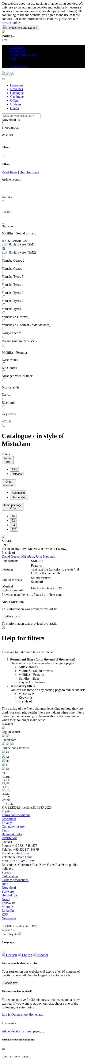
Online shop (10, 876)
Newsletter (9, 918)
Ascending (18, 492)
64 (13, 525)
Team (5, 830)
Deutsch (11, 955)
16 (13, 516)
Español (42, 955)
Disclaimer (9, 819)
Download (9, 887)
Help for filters (29, 172)
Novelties (16, 89)
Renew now (10, 982)
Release (17, 473)
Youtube (7, 907)
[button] (11, 62)
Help (5, 884)
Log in (6, 1014)
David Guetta (11, 556)
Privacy (7, 822)
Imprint (6, 811)
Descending (19, 497)
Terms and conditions (16, 815)
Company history (13, 826)
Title (14, 469)
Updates (15, 104)
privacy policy (11, 22)
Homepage (36, 1014)
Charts (14, 108)
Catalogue (17, 93)
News (6, 899)
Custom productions (15, 880)
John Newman (45, 556)
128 (14, 529)
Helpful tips (9, 895)
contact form (20, 853)
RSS (5, 914)
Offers (14, 100)
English (26, 955)
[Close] (3, 79)
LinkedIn (8, 910)
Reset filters (9, 172)
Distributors (9, 838)
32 (13, 520)
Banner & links (12, 834)
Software (8, 891)
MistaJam (27, 556)
